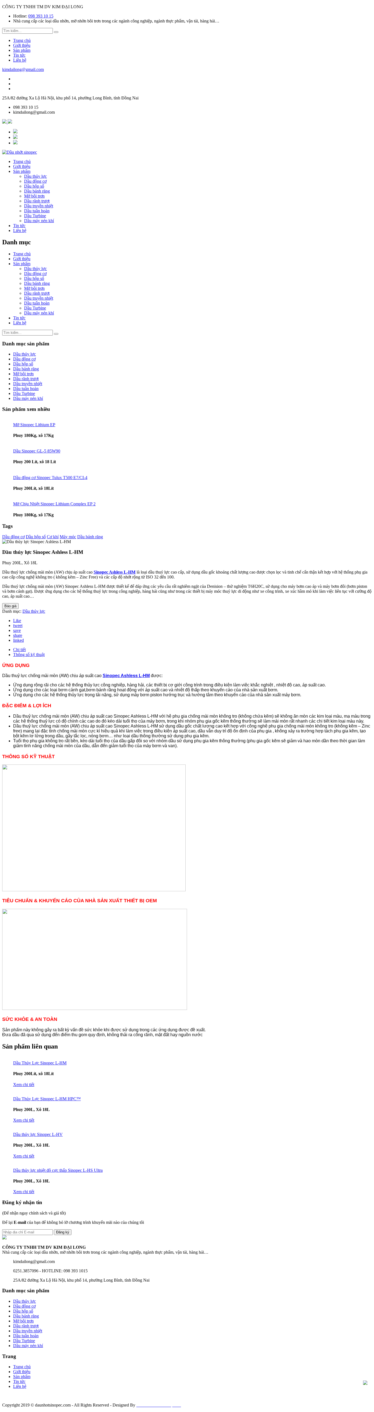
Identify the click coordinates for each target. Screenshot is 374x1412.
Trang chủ (22, 40)
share (17, 635)
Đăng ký (62, 1232)
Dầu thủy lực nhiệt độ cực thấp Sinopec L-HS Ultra (58, 1170)
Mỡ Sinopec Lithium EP (34, 424)
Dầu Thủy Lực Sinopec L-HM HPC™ (47, 1098)
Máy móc (68, 536)
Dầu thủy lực (35, 176)
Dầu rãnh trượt (37, 201)
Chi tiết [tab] (19, 649)
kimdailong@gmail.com (23, 69)
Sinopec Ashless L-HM (115, 572)
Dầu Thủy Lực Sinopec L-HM (40, 1063)
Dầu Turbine (35, 215)
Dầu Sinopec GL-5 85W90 (36, 451)
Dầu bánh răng (37, 191)
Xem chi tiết (23, 1084)
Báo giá (10, 606)
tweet (17, 625)
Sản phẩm (21, 50)
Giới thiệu (21, 45)
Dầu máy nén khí (39, 220)
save (17, 630)
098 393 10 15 (40, 16)
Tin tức (19, 55)
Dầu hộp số (34, 186)
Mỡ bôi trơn (34, 196)
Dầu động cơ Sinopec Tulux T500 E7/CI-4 (50, 477)
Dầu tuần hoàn (37, 210)
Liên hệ (19, 60)
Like (17, 620)
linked (18, 640)
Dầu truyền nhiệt (38, 206)
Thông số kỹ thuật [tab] (29, 654)
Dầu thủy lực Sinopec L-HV (38, 1134)
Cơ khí (53, 536)
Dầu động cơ (35, 181)
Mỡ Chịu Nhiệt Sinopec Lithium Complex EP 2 (54, 504)
